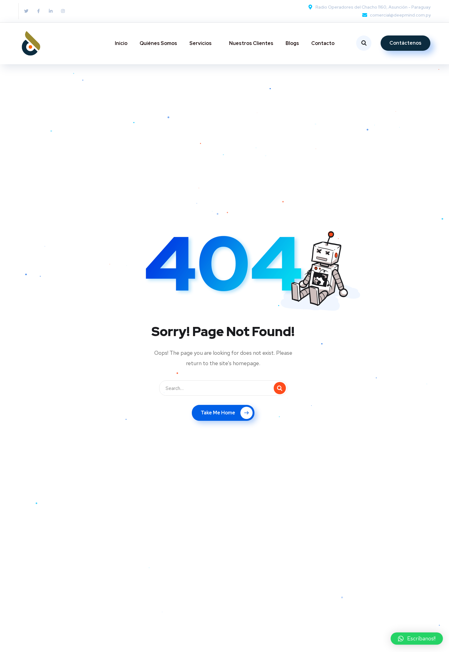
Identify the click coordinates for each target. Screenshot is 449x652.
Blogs (292, 43)
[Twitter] (26, 11)
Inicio (121, 43)
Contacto (322, 43)
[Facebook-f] (38, 11)
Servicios (200, 43)
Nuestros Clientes (251, 43)
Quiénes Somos (158, 43)
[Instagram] (63, 11)
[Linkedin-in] (50, 11)
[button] (417, 638)
